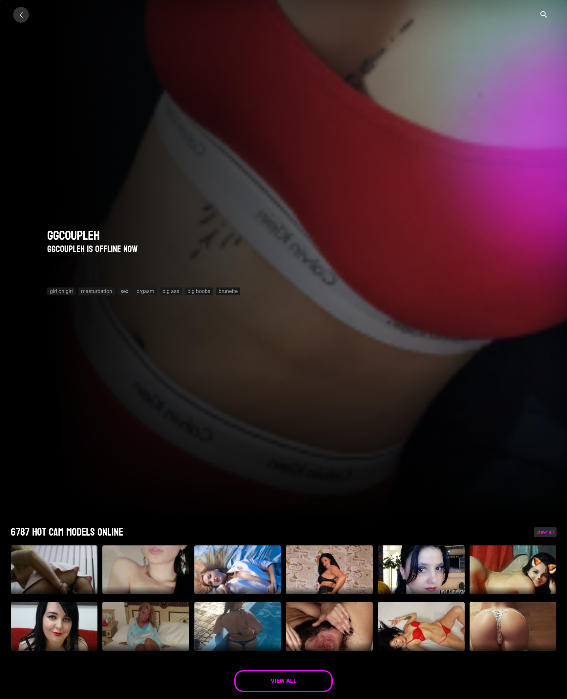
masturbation (96, 291)
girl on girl (61, 291)
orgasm (145, 291)
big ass (170, 291)
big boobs (198, 291)
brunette (228, 291)
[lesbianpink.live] (21, 14)
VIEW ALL (545, 532)
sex (124, 291)
